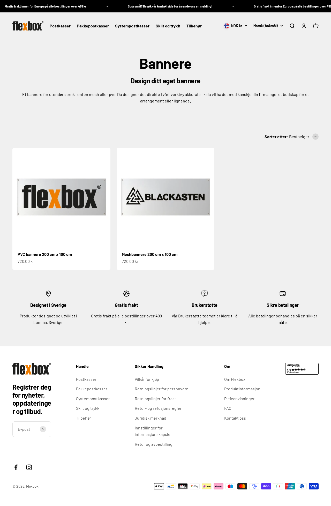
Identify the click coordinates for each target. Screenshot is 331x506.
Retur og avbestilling (153, 444)
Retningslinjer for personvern (162, 388)
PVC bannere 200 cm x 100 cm (45, 254)
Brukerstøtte (190, 315)
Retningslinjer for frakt (155, 398)
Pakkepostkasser (93, 26)
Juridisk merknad (150, 417)
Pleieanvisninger (239, 398)
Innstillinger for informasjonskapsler (153, 431)
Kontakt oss (235, 417)
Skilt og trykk (168, 26)
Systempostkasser (132, 26)
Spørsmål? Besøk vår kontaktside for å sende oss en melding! (165, 6)
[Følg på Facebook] (15, 467)
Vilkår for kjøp (147, 379)
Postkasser (60, 26)
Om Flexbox (234, 379)
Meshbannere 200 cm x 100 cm (149, 254)
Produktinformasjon (242, 388)
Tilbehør (194, 26)
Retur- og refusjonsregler (158, 408)
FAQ (227, 408)
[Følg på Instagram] (29, 467)
